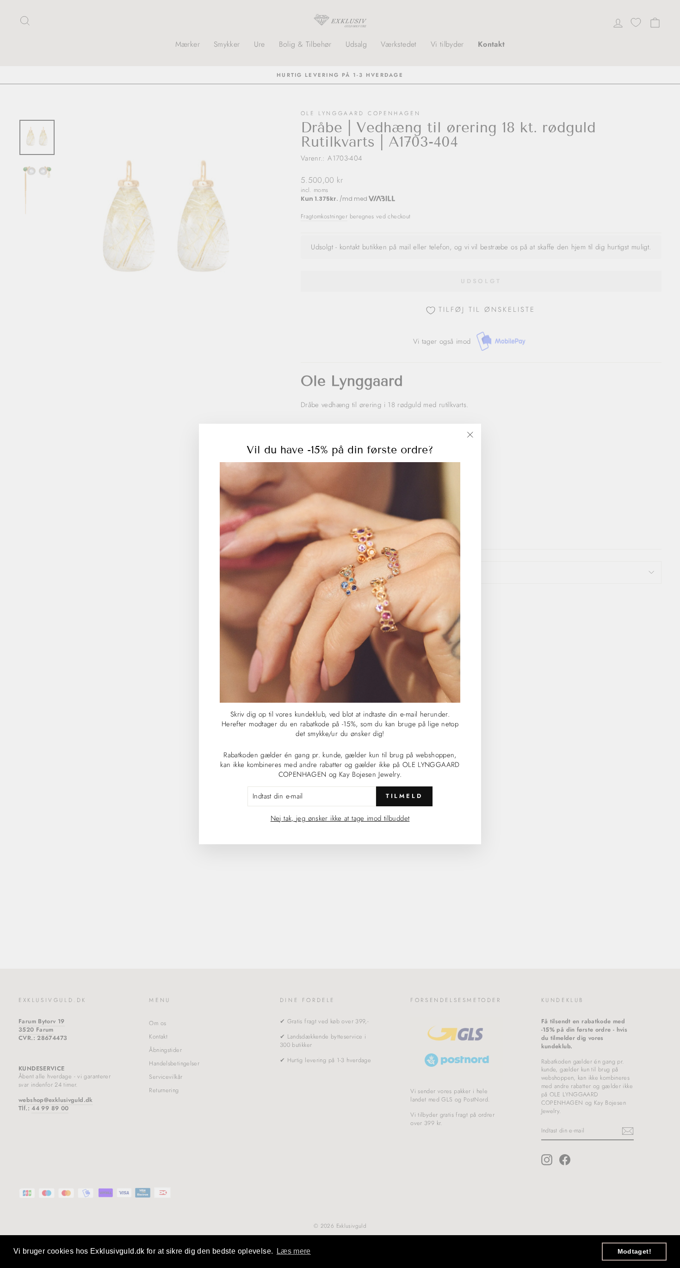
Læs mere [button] (294, 1251)
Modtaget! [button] (634, 1251)
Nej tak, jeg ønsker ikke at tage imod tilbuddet (340, 818)
